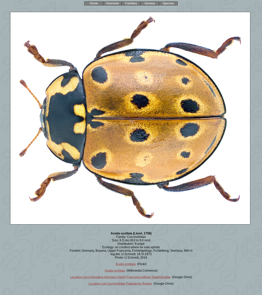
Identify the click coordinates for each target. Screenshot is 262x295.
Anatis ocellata (125, 264)
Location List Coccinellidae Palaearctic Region (120, 283)
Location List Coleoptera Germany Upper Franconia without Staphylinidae (120, 277)
